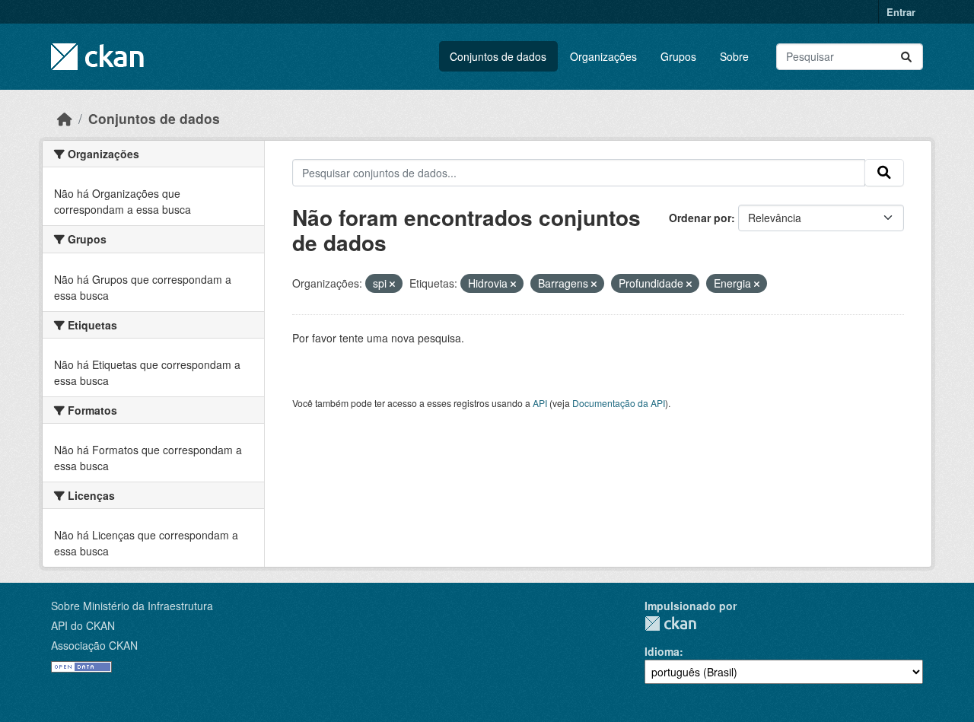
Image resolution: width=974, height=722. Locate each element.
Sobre (734, 56)
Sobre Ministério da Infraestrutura (132, 605)
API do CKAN (83, 625)
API (540, 402)
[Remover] (392, 284)
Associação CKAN (94, 645)
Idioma (662, 651)
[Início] (64, 118)
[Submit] (906, 56)
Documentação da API (618, 402)
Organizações (603, 56)
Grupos (678, 56)
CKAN (670, 623)
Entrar (900, 12)
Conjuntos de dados (498, 56)
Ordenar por (700, 217)
